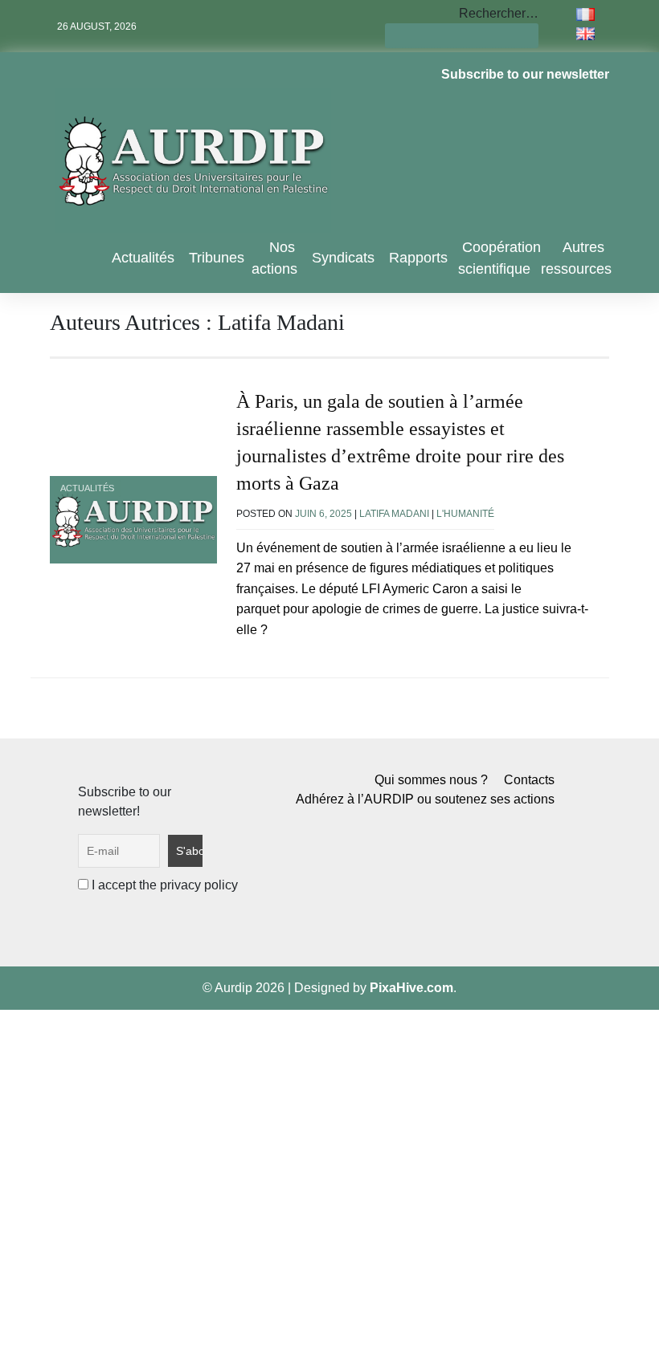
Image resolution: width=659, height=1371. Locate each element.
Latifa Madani (394, 513)
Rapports (418, 258)
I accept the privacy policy (163, 885)
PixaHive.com (411, 988)
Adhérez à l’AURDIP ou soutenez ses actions (425, 799)
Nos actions (274, 258)
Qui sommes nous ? (431, 780)
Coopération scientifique (499, 258)
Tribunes (216, 258)
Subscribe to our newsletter (525, 74)
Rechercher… (498, 13)
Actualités (143, 258)
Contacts (529, 780)
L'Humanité (465, 513)
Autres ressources (576, 258)
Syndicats (343, 258)
